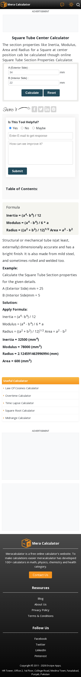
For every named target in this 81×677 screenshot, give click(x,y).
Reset (51, 92)
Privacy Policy (40, 610)
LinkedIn (40, 650)
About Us (40, 604)
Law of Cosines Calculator (22, 388)
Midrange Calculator (18, 418)
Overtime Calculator (18, 395)
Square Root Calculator (20, 410)
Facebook (40, 638)
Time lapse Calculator (19, 403)
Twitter (40, 644)
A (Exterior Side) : (18, 67)
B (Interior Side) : (18, 77)
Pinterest (40, 656)
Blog (41, 598)
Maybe (40, 128)
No (26, 128)
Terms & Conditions (40, 616)
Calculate (32, 92)
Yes (15, 128)
